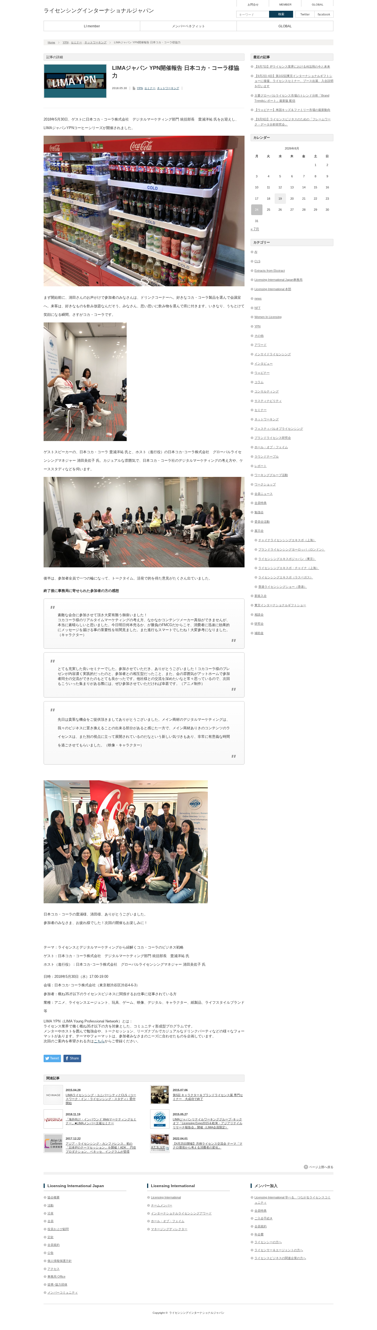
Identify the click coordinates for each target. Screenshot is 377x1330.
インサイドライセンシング (272, 354)
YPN (65, 42)
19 (280, 198)
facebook (324, 14)
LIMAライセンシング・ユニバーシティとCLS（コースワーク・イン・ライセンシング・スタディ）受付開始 (101, 1099)
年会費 (259, 1234)
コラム (259, 382)
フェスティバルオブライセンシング (278, 428)
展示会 (259, 530)
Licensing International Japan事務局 (278, 279)
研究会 (259, 623)
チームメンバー (161, 1205)
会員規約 (53, 1244)
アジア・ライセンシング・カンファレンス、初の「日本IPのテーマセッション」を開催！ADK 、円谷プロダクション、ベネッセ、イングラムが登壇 (101, 1147)
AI (255, 251)
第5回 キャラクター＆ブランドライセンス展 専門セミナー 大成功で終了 (208, 1097)
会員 (50, 1221)
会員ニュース (263, 493)
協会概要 (53, 1197)
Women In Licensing (268, 317)
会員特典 (260, 502)
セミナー (76, 42)
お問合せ (253, 4)
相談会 (259, 614)
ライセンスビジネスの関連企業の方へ (280, 1258)
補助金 (259, 633)
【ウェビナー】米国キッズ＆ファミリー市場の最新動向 (292, 109)
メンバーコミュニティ (62, 1292)
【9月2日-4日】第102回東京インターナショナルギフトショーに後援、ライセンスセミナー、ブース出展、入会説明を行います (293, 81)
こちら (99, 1041)
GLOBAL (317, 4)
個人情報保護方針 (59, 1260)
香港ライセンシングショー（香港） (282, 586)
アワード (260, 344)
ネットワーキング (95, 42)
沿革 (50, 1213)
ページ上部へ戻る (321, 1167)
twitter (305, 14)
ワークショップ (265, 484)
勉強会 (259, 512)
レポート (260, 466)
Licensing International (166, 1197)
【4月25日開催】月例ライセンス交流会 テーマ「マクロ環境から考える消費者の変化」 (207, 1145)
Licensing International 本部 (272, 289)
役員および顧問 (58, 1229)
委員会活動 (262, 521)
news (258, 298)
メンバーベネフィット (188, 26)
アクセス (53, 1268)
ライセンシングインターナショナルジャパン (99, 10)
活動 (50, 1205)
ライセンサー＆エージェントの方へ (278, 1250)
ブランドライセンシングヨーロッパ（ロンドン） (291, 549)
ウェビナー (262, 372)
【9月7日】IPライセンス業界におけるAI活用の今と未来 (292, 66)
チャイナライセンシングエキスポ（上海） (287, 540)
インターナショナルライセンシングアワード (181, 1213)
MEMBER (285, 4)
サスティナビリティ (268, 400)
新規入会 (260, 595)
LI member (92, 26)
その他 (259, 335)
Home (51, 42)
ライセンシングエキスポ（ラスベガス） (285, 577)
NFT (257, 307)
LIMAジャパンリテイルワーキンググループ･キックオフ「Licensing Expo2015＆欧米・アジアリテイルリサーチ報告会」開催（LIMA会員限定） (207, 1123)
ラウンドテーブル (266, 456)
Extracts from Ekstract (269, 270)
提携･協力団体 (57, 1284)
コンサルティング (266, 391)
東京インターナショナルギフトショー (280, 605)
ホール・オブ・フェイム (271, 447)
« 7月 (255, 229)
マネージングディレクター (169, 1229)
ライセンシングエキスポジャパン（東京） (287, 558)
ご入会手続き (263, 1218)
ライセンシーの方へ (268, 1242)
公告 (50, 1252)
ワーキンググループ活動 (271, 475)
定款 (50, 1237)
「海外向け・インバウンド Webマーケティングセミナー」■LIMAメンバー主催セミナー (101, 1121)
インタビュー (263, 363)
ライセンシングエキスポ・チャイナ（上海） (288, 568)
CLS (257, 261)
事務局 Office (56, 1276)
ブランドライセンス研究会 (272, 437)
